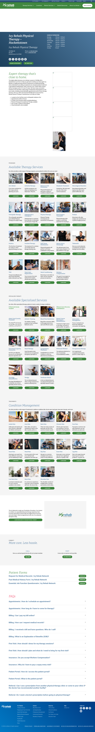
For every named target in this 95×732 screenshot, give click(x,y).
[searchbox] (87, 1)
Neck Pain (28, 479)
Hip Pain (43, 452)
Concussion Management (76, 319)
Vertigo (27, 377)
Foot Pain (75, 424)
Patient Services (48, 5)
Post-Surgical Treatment (60, 215)
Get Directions (28, 63)
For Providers (35, 1)
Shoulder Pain (45, 479)
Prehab (74, 214)
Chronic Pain (60, 424)
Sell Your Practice (55, 1)
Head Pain (28, 452)
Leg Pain (74, 452)
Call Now (28, 556)
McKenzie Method (61, 349)
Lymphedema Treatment (45, 349)
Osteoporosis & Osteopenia (29, 215)
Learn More (15, 196)
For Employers (45, 1)
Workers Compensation (60, 272)
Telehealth (75, 243)
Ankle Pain (12, 424)
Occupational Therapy (79, 349)
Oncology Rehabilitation (13, 378)
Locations (39, 5)
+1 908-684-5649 (31, 52)
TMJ (10, 272)
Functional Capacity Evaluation (15, 349)
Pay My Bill (79, 1)
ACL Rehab (12, 186)
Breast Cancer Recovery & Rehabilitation (60, 320)
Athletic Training (30, 319)
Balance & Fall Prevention (45, 186)
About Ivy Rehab (74, 5)
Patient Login (71, 1)
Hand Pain (12, 452)
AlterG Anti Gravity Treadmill (15, 319)
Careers (63, 1)
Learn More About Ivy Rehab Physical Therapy (25, 519)
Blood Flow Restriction (47, 319)
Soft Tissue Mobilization (44, 244)
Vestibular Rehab (46, 377)
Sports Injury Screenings (60, 244)
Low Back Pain (13, 479)
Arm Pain (27, 424)
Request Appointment (15, 63)
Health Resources (62, 5)
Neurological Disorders (79, 186)
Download (82, 576)
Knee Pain (59, 452)
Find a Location (87, 5)
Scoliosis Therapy (30, 243)
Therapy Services (27, 5)
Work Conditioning (46, 272)
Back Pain (43, 424)
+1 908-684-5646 (33, 51)
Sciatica (11, 243)
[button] (91, 1)
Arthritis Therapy (30, 186)
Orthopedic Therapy (15, 214)
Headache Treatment (62, 186)
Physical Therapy (46, 214)
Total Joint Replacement (29, 272)
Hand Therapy (29, 349)
